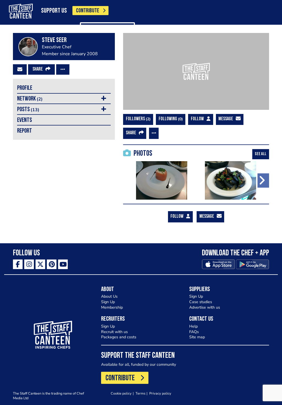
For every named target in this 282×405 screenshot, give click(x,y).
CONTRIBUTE (87, 11)
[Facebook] (18, 264)
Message (225, 119)
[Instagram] (29, 264)
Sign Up (108, 302)
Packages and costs (118, 337)
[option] (161, 180)
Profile (24, 88)
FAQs (194, 331)
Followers (137, 119)
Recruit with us (114, 331)
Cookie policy (121, 393)
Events (24, 120)
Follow (197, 119)
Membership (112, 307)
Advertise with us (204, 307)
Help (193, 326)
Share (37, 69)
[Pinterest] (51, 264)
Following (170, 119)
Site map (197, 337)
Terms (140, 393)
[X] (40, 264)
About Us (109, 296)
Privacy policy (160, 393)
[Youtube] (63, 264)
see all (260, 154)
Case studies (200, 302)
